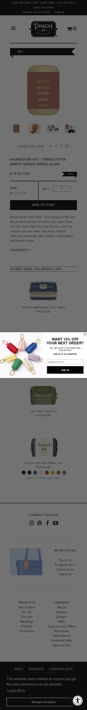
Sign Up (65, 369)
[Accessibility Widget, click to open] (77, 700)
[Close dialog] (84, 334)
